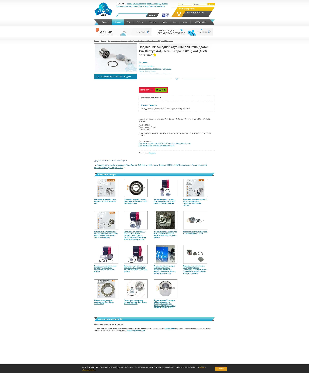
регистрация (170, 328)
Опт (174, 22)
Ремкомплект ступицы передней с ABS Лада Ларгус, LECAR (195, 233)
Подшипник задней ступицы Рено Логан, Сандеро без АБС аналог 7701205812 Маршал (164, 201)
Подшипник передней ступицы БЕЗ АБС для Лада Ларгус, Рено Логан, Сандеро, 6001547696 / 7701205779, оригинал (106, 234)
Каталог (118, 22)
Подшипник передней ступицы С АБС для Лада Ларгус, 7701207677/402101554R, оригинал (195, 202)
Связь (164, 22)
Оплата (140, 22)
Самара (135, 6)
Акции (185, 22)
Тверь (146, 6)
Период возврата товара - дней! (115, 77)
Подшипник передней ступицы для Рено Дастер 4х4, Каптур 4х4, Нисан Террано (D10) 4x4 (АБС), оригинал (140, 41)
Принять (221, 369)
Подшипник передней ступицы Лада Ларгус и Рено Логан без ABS (105, 201)
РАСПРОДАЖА (199, 22)
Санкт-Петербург (139, 4)
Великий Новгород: (146, 80)
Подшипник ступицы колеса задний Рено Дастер (156, 145)
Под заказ (167, 69)
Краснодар (120, 6)
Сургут (141, 6)
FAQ (128, 22)
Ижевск (165, 4)
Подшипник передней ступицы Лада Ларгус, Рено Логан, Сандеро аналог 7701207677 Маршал (105, 268)
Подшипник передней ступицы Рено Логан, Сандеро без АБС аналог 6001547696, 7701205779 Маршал (135, 268)
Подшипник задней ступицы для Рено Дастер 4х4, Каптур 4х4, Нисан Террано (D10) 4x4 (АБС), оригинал (143, 165)
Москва (129, 4)
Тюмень (152, 6)
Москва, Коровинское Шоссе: (150, 74)
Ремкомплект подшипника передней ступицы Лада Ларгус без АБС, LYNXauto (135, 302)
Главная (96, 41)
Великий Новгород (154, 4)
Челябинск (160, 6)
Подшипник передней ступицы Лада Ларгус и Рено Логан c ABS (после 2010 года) (135, 201)
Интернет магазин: (146, 66)
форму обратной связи (136, 330)
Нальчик (128, 6)
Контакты (152, 22)
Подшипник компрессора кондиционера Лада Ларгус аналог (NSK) (104, 302)
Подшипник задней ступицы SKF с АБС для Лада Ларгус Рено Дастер (164, 143)
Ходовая (103, 41)
